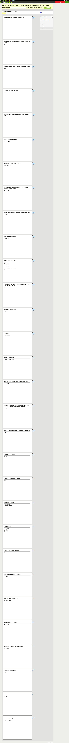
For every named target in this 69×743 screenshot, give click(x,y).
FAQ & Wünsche (8, 0)
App (5, 0)
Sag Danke (3, 13)
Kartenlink (33, 17)
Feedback (13, 0)
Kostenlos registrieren (59, 2)
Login (67, 2)
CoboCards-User (44, 17)
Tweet (41, 12)
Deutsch (66, 0)
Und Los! (47, 7)
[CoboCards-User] (52, 17)
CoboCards (2, 0)
